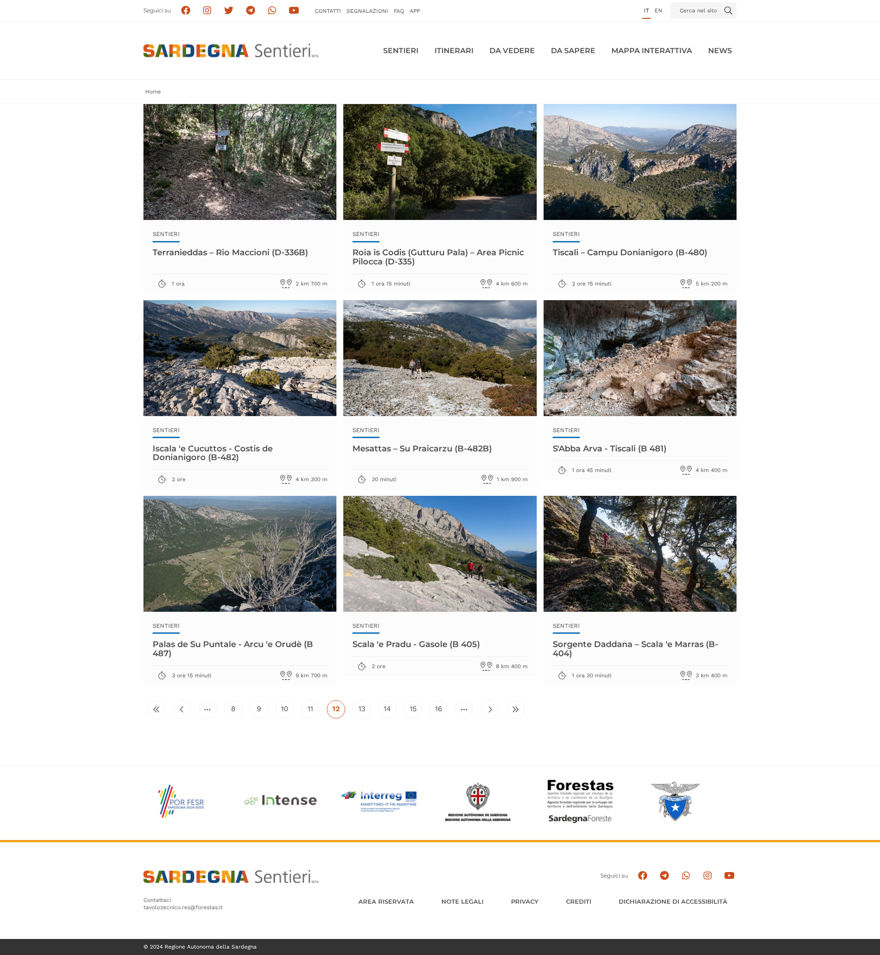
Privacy (525, 901)
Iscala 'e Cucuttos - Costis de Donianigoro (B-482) (213, 453)
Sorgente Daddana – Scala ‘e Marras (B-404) (635, 649)
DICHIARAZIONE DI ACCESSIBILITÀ (673, 901)
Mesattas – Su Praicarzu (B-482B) (422, 449)
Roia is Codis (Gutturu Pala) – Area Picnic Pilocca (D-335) (438, 257)
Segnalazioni (367, 11)
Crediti (578, 901)
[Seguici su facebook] (185, 10)
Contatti (328, 11)
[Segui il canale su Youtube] (294, 10)
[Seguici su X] (229, 10)
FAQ (399, 11)
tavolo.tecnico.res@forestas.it (183, 907)
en (658, 10)
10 (287, 711)
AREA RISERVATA (386, 901)
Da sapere (573, 50)
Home (153, 91)
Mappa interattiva (651, 50)
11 (313, 711)
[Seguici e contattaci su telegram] (250, 10)
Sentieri (400, 50)
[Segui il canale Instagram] (707, 876)
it (646, 10)
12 (338, 711)
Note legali (462, 901)
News (720, 50)
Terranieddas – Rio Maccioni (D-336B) (230, 252)
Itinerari (453, 50)
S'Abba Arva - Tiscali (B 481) (609, 449)
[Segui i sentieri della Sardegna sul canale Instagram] (207, 10)
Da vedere (512, 50)
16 (441, 711)
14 (390, 711)
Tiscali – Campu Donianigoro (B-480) (630, 252)
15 (416, 711)
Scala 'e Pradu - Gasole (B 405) (416, 644)
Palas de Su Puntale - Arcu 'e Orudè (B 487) (233, 649)
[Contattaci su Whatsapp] (272, 10)
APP (415, 11)
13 (364, 711)
